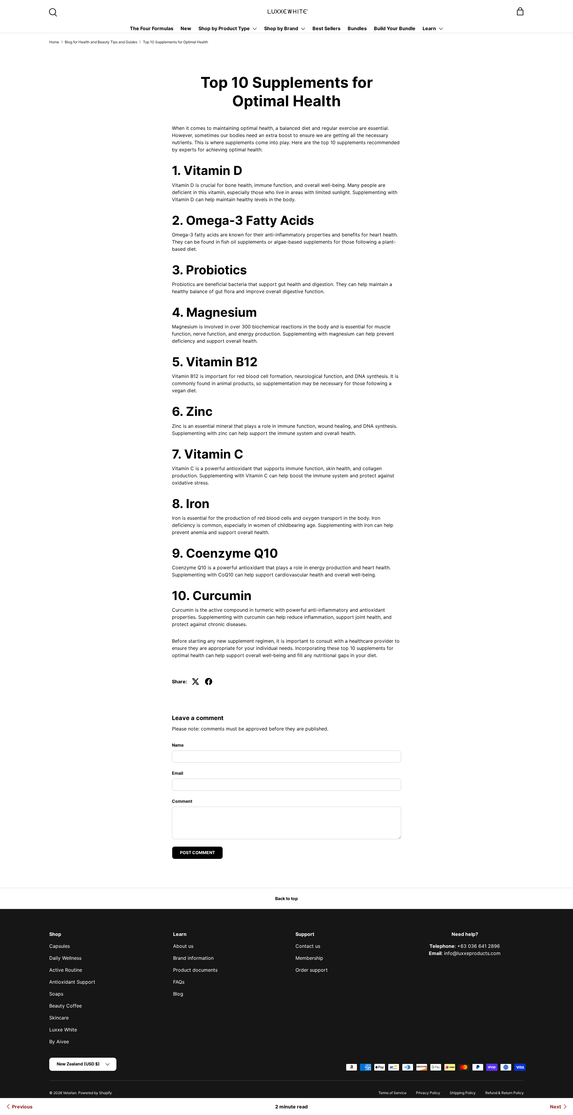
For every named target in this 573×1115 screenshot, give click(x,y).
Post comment (197, 852)
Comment (182, 801)
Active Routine (65, 970)
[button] (520, 11)
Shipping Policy (463, 1093)
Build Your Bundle (394, 28)
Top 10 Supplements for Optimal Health (175, 42)
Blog (178, 994)
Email (177, 773)
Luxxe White (63, 1030)
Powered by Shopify (95, 1093)
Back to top (286, 898)
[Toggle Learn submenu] (440, 28)
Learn (429, 28)
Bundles (357, 28)
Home (54, 42)
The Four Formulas (151, 28)
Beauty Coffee (65, 1006)
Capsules (59, 946)
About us (183, 946)
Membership (309, 958)
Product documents (195, 970)
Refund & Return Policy (504, 1093)
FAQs (178, 982)
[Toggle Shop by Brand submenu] (302, 28)
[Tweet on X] (195, 681)
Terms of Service (392, 1093)
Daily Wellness (65, 958)
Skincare (59, 1018)
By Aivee (59, 1042)
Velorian (69, 1093)
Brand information (193, 958)
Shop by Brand (281, 28)
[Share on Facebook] (208, 681)
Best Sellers (326, 28)
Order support (311, 970)
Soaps (56, 994)
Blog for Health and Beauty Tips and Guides (101, 42)
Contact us (307, 946)
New (186, 28)
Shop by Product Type (224, 28)
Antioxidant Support (72, 982)
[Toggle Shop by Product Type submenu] (254, 28)
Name (178, 745)
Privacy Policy (428, 1093)
